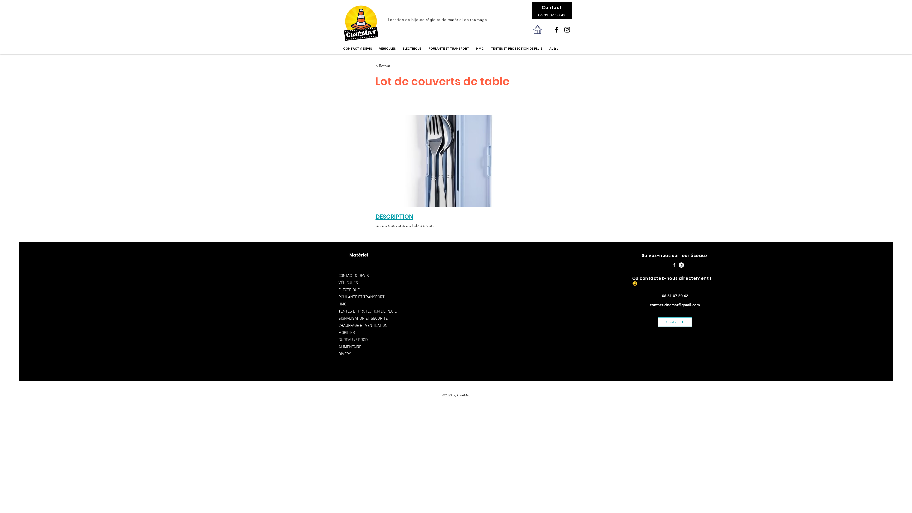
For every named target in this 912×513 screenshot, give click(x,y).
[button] (391, 66)
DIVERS (344, 354)
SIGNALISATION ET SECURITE (363, 318)
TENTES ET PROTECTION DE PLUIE (366, 311)
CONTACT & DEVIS (353, 276)
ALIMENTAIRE (349, 347)
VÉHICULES (348, 283)
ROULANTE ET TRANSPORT (361, 297)
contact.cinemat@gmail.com (675, 305)
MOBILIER (346, 333)
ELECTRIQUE (349, 290)
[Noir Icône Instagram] (567, 29)
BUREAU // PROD (353, 340)
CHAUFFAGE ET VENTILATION (362, 325)
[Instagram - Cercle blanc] (681, 265)
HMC (342, 304)
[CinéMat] (556, 29)
